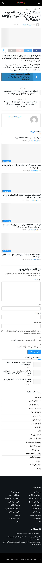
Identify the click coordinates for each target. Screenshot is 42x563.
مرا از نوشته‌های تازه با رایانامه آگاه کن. (28, 347)
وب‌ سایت (37, 322)
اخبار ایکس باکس (35, 438)
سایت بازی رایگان (35, 404)
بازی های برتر (36, 416)
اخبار (39, 431)
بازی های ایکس (35, 423)
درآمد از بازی (37, 420)
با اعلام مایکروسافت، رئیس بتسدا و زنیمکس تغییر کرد (17, 380)
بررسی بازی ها (27, 9)
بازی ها (34, 9)
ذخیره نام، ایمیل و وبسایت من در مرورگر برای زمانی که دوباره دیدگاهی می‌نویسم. (23, 332)
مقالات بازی (37, 427)
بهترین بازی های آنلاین (33, 453)
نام (39, 304)
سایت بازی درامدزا (35, 408)
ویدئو (39, 468)
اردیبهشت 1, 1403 (26, 367)
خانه (39, 9)
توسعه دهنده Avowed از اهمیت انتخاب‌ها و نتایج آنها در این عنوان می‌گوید (22, 196)
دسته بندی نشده (35, 465)
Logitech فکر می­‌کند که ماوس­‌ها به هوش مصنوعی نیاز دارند (18, 363)
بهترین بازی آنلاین (35, 457)
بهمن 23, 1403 (26, 140)
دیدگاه (38, 280)
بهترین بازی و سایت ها (33, 442)
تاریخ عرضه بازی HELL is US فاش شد (27, 137)
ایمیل (38, 313)
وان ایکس (37, 397)
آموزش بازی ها (36, 435)
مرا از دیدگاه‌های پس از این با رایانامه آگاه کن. (26, 340)
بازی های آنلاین (36, 450)
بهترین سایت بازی (35, 446)
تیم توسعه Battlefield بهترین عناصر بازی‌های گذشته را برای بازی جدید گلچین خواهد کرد (22, 226)
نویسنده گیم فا (27, 25)
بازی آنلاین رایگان (35, 401)
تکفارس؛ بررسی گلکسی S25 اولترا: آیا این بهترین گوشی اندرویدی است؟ (21, 166)
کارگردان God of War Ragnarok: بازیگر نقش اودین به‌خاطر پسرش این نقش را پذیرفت (17, 372)
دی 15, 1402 (14, 25)
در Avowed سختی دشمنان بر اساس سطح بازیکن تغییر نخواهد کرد (21, 255)
